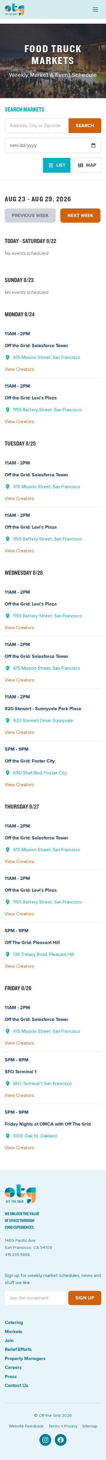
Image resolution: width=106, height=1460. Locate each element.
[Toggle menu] (95, 9)
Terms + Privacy (62, 1426)
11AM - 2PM (17, 334)
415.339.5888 (17, 1255)
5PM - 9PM (17, 749)
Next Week (80, 215)
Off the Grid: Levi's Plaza (31, 398)
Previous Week (30, 215)
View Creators (19, 369)
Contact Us (16, 1385)
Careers (13, 1367)
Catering (14, 1322)
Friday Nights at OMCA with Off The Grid (48, 1124)
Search (85, 126)
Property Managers (25, 1359)
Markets (13, 1332)
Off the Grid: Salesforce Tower (36, 346)
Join (9, 1341)
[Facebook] (61, 1440)
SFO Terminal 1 (21, 1072)
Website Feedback (26, 1426)
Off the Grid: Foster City (30, 761)
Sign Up (84, 1298)
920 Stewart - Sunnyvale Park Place (43, 709)
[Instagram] (45, 1440)
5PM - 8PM (17, 1060)
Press (11, 1377)
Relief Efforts (18, 1349)
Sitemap (89, 1426)
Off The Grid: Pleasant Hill (32, 943)
